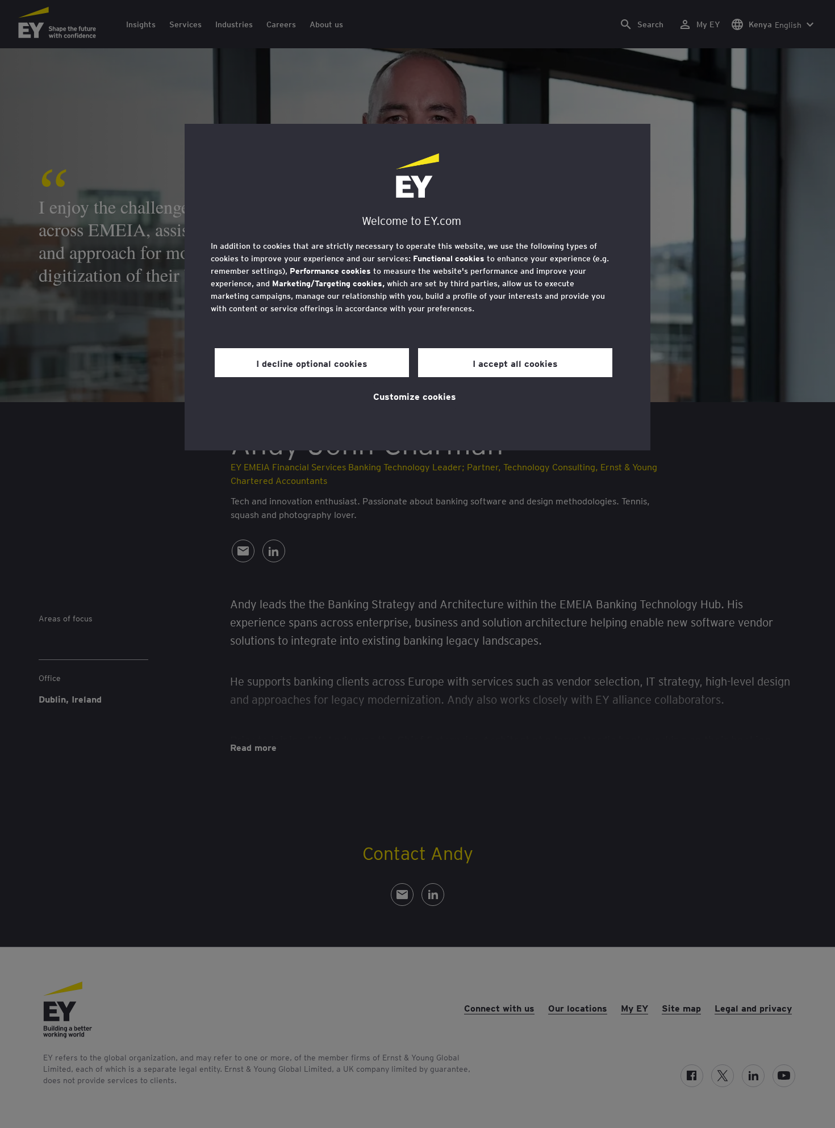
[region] (417, 287)
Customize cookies (414, 396)
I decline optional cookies (312, 363)
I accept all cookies (515, 363)
